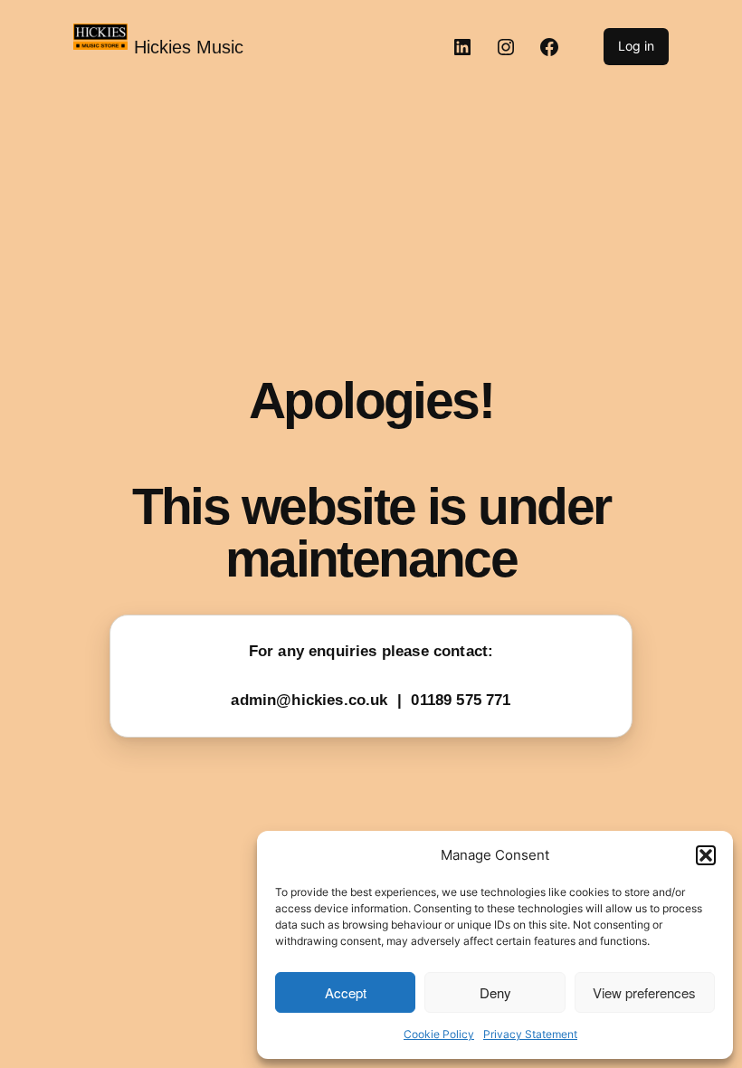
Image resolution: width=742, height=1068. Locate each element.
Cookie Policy (439, 1034)
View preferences (644, 992)
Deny (495, 992)
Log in (636, 45)
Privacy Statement (530, 1034)
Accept (345, 992)
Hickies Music (188, 47)
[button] (706, 855)
